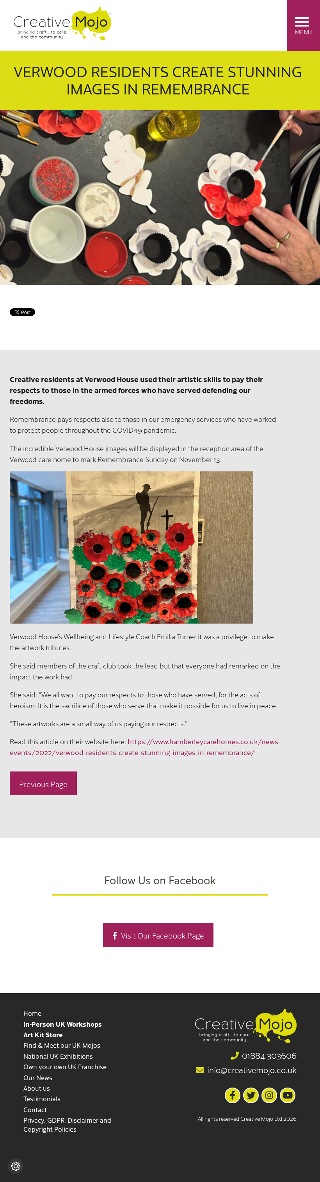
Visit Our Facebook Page (162, 935)
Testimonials (41, 1098)
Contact (35, 1109)
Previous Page (43, 783)
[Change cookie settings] (15, 1166)
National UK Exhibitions (58, 1056)
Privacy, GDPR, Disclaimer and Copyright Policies (67, 1124)
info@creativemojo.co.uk (252, 1070)
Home (32, 1013)
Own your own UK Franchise (65, 1066)
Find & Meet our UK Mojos (61, 1045)
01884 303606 (269, 1055)
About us (36, 1088)
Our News (37, 1077)
